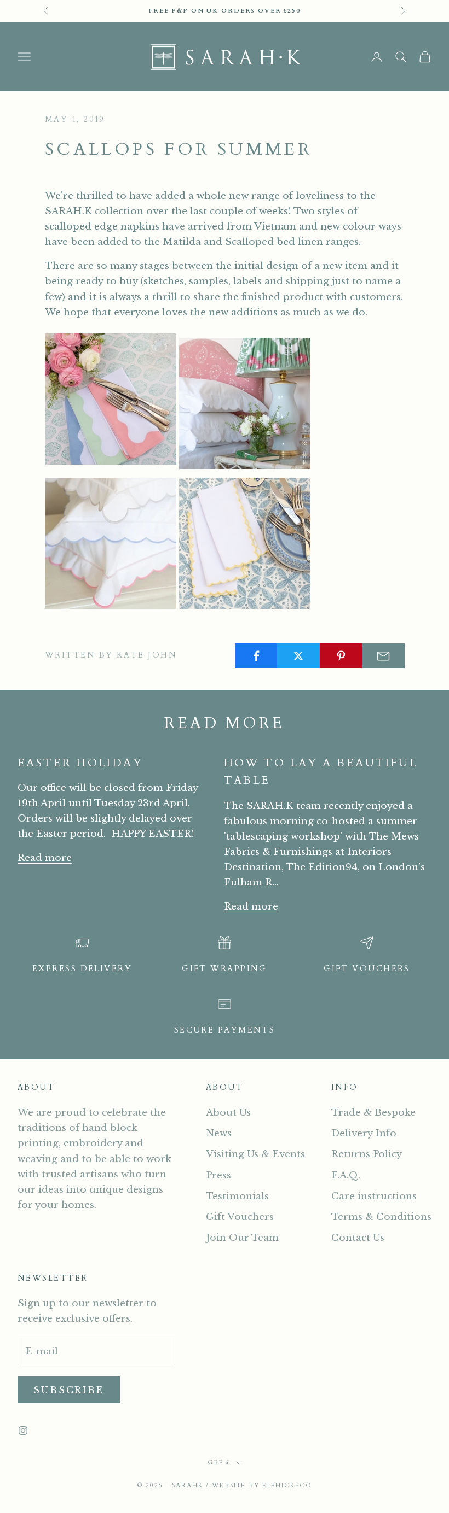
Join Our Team (242, 1238)
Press (218, 1175)
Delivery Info (363, 1133)
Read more (45, 858)
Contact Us (357, 1238)
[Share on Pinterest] (341, 656)
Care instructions (374, 1196)
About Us (228, 1112)
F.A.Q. (345, 1175)
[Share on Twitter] (298, 656)
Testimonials (237, 1196)
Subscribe (68, 1390)
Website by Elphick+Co (262, 1485)
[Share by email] (383, 656)
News (219, 1133)
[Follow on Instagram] (23, 1430)
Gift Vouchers (240, 1217)
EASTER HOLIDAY (80, 762)
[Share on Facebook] (256, 656)
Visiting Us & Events (255, 1154)
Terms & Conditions (381, 1217)
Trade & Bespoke (373, 1112)
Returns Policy (366, 1154)
